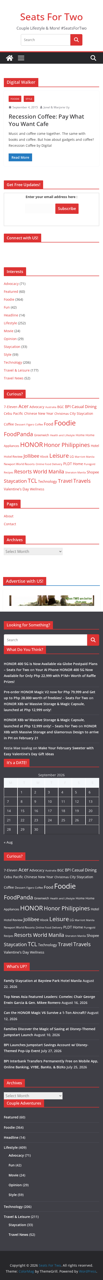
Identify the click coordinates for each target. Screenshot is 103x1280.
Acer (23, 406)
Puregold (89, 464)
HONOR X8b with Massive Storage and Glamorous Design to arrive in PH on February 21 (51, 732)
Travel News (13, 378)
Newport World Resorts (19, 464)
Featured (11, 291)
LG (72, 456)
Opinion (10, 338)
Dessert (20, 424)
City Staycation (81, 413)
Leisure (59, 455)
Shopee (93, 472)
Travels (82, 480)
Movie (8, 331)
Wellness (37, 489)
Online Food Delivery (49, 464)
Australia (50, 407)
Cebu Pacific (13, 413)
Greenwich (41, 435)
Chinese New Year (38, 413)
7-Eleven (10, 406)
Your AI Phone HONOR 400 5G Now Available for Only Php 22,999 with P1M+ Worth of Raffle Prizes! (50, 675)
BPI (68, 406)
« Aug (8, 842)
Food (48, 424)
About (8, 516)
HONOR (31, 444)
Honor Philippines (67, 445)
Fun (7, 307)
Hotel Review (13, 456)
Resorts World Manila (39, 471)
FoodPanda (18, 434)
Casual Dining (84, 406)
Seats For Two (51, 16)
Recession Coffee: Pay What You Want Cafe (46, 120)
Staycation (12, 346)
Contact (10, 524)
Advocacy (11, 283)
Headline (11, 315)
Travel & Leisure (17, 370)
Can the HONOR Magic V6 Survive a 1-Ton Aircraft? (45, 1012)
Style (29, 98)
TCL (32, 480)
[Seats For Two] (9, 58)
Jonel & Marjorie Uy (56, 107)
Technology (13, 362)
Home (80, 435)
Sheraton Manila (75, 472)
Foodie (15, 98)
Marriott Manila (84, 456)
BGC (60, 406)
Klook (44, 456)
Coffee (9, 424)
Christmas (61, 413)
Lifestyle (10, 323)
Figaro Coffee (34, 424)
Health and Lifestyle (62, 435)
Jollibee (31, 455)
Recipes (8, 472)
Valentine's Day (16, 489)
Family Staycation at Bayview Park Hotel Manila (43, 980)
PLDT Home (73, 463)
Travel (65, 480)
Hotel (95, 445)
